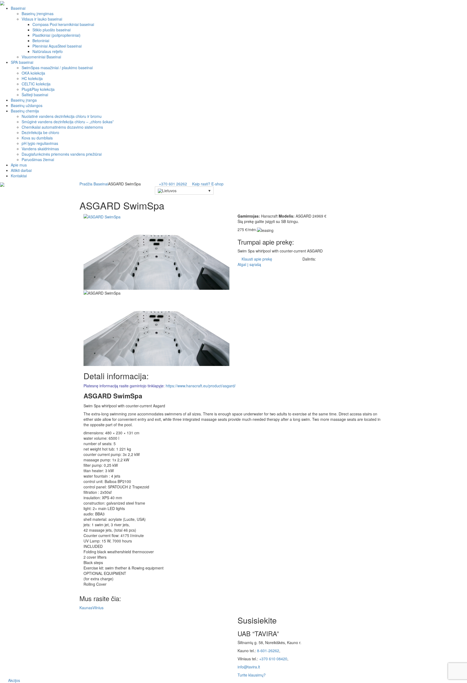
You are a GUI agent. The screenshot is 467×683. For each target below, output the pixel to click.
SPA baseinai (22, 62)
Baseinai (18, 8)
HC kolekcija (32, 78)
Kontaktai (19, 175)
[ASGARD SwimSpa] (102, 216)
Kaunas (85, 607)
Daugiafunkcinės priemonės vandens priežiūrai (62, 154)
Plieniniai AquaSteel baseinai (57, 46)
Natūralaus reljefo (47, 51)
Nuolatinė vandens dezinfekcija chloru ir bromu (62, 116)
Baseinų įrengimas (38, 13)
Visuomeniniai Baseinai (41, 56)
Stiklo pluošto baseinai (51, 29)
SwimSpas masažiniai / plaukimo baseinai (57, 67)
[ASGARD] (156, 253)
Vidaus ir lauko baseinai (42, 19)
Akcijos (14, 680)
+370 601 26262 (173, 183)
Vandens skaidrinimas (40, 148)
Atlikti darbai (21, 170)
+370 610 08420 (273, 658)
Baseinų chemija (25, 111)
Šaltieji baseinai (35, 94)
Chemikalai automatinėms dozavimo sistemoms (62, 127)
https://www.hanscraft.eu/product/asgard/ (201, 385)
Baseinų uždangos (26, 105)
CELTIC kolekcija (36, 83)
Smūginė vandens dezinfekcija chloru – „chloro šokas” (68, 121)
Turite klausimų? (252, 675)
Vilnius (98, 607)
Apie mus (19, 165)
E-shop (218, 183)
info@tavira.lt (249, 666)
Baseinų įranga (24, 100)
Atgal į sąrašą (248, 264)
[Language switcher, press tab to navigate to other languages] (184, 190)
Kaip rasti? (201, 183)
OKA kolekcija (33, 73)
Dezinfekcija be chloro (40, 132)
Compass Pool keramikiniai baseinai (63, 24)
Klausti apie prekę (257, 259)
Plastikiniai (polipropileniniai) (56, 35)
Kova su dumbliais (37, 138)
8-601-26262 (268, 650)
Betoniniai (40, 40)
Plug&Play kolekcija (38, 89)
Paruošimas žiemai (38, 159)
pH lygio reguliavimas (40, 143)
